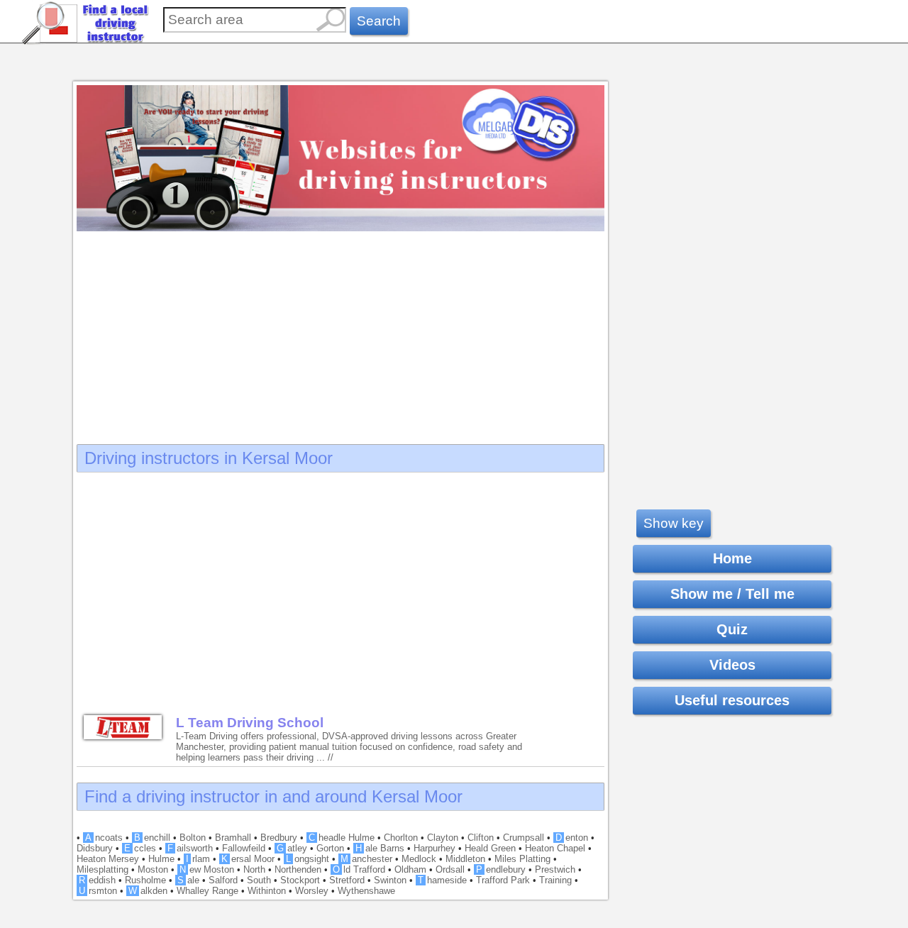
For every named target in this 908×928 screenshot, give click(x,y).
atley (292, 848)
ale (188, 880)
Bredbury (278, 837)
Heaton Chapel (555, 848)
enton (571, 837)
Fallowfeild (243, 848)
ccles (140, 848)
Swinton (390, 880)
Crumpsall (523, 837)
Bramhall (233, 837)
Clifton (480, 837)
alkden (147, 890)
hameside (442, 880)
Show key (673, 523)
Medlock (419, 859)
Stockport (300, 880)
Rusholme (145, 880)
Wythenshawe (366, 890)
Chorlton (401, 837)
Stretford (347, 880)
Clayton (442, 837)
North (254, 869)
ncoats (104, 837)
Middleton (465, 859)
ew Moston (206, 869)
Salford (223, 880)
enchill (152, 837)
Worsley (311, 890)
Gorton (330, 848)
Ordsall (450, 869)
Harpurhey (434, 848)
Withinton (267, 890)
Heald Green (490, 848)
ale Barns (379, 848)
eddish (97, 880)
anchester (366, 859)
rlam (198, 859)
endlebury (501, 869)
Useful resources (732, 700)
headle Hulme (342, 837)
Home (732, 558)
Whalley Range (207, 890)
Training (555, 880)
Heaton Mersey (108, 859)
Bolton (192, 837)
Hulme (161, 859)
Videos (732, 665)
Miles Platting (522, 859)
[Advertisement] (340, 333)
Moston (153, 869)
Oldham (410, 869)
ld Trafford (359, 869)
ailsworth (190, 848)
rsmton (98, 890)
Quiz (732, 629)
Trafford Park (503, 880)
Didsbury (95, 848)
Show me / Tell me (732, 594)
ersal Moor (248, 859)
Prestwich (555, 869)
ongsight (307, 859)
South (259, 880)
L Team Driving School (249, 722)
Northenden (298, 869)
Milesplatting (102, 869)
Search (379, 20)
